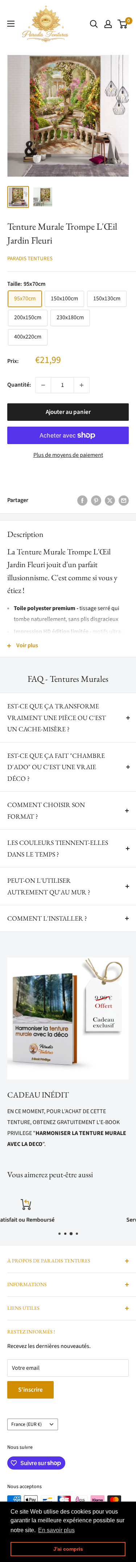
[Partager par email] (124, 500)
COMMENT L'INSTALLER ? (47, 918)
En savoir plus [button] (56, 1530)
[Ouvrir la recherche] (94, 24)
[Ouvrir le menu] (11, 24)
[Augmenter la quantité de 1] (81, 385)
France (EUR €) (26, 1424)
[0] (122, 24)
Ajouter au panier (68, 412)
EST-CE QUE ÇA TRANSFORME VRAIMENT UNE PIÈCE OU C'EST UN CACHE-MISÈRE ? (56, 717)
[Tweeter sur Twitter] (110, 500)
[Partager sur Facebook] (82, 500)
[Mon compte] (108, 24)
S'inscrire (30, 1389)
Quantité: (19, 385)
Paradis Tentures (30, 258)
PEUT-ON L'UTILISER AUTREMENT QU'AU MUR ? (48, 886)
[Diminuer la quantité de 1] (43, 385)
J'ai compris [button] (68, 1549)
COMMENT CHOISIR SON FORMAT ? (46, 810)
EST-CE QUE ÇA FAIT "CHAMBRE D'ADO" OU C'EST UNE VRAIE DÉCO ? (56, 767)
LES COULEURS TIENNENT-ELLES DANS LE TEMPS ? (57, 848)
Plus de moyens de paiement (68, 455)
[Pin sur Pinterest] (96, 500)
